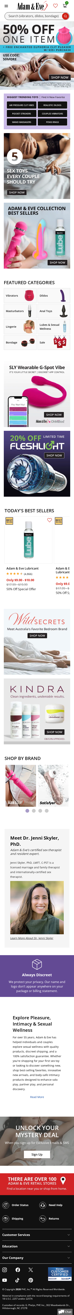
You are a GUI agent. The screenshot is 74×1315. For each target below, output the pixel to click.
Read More (37, 1097)
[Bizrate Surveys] (66, 1279)
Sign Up (37, 1154)
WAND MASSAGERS (21, 122)
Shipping (17, 1218)
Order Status (19, 1205)
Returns (53, 1218)
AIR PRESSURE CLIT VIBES (21, 105)
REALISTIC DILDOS (52, 105)
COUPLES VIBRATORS (52, 113)
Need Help (55, 1205)
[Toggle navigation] (6, 5)
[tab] (27, 811)
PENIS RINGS (52, 122)
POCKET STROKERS (21, 113)
